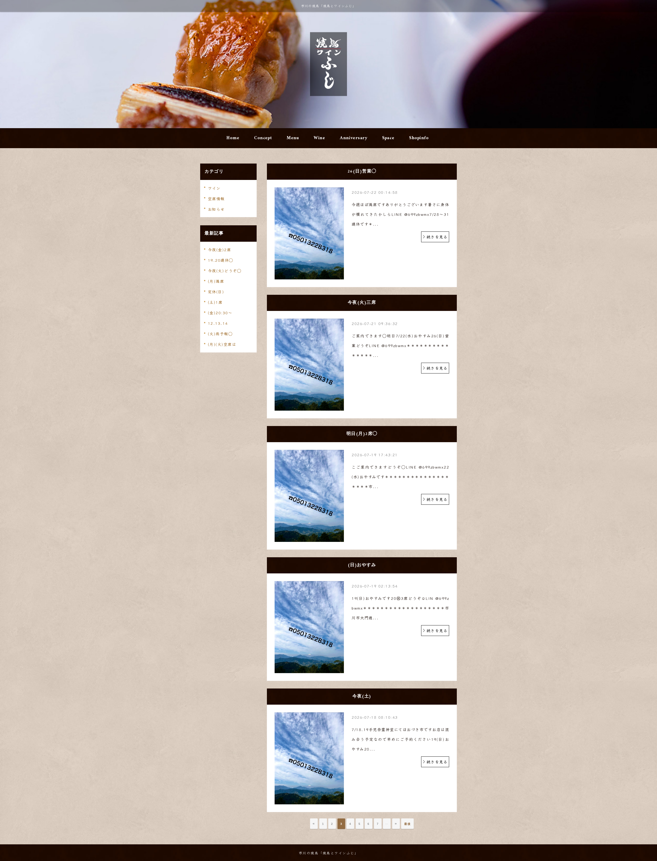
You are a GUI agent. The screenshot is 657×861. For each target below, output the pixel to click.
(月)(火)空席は (222, 344)
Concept (263, 138)
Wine (319, 138)
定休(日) (216, 291)
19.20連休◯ (220, 260)
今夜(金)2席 (219, 249)
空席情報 (216, 198)
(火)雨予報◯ (220, 333)
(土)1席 (215, 302)
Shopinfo (419, 138)
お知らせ (216, 209)
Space (388, 138)
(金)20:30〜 (220, 312)
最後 (407, 823)
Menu (293, 138)
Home (232, 138)
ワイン (214, 188)
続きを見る (437, 236)
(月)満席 (216, 281)
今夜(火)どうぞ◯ (224, 270)
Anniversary (353, 138)
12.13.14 (218, 323)
